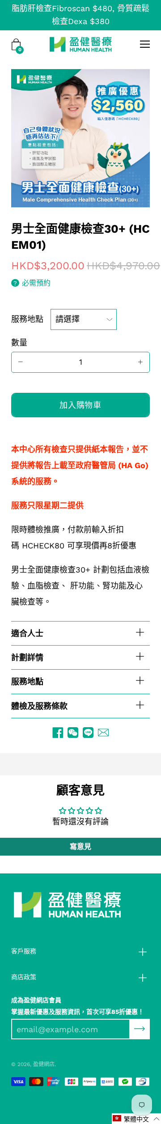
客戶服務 (23, 951)
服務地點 (27, 319)
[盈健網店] (80, 44)
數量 (19, 342)
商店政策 (23, 976)
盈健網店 (44, 1064)
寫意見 (80, 846)
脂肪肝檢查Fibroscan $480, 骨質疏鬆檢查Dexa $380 (80, 15)
